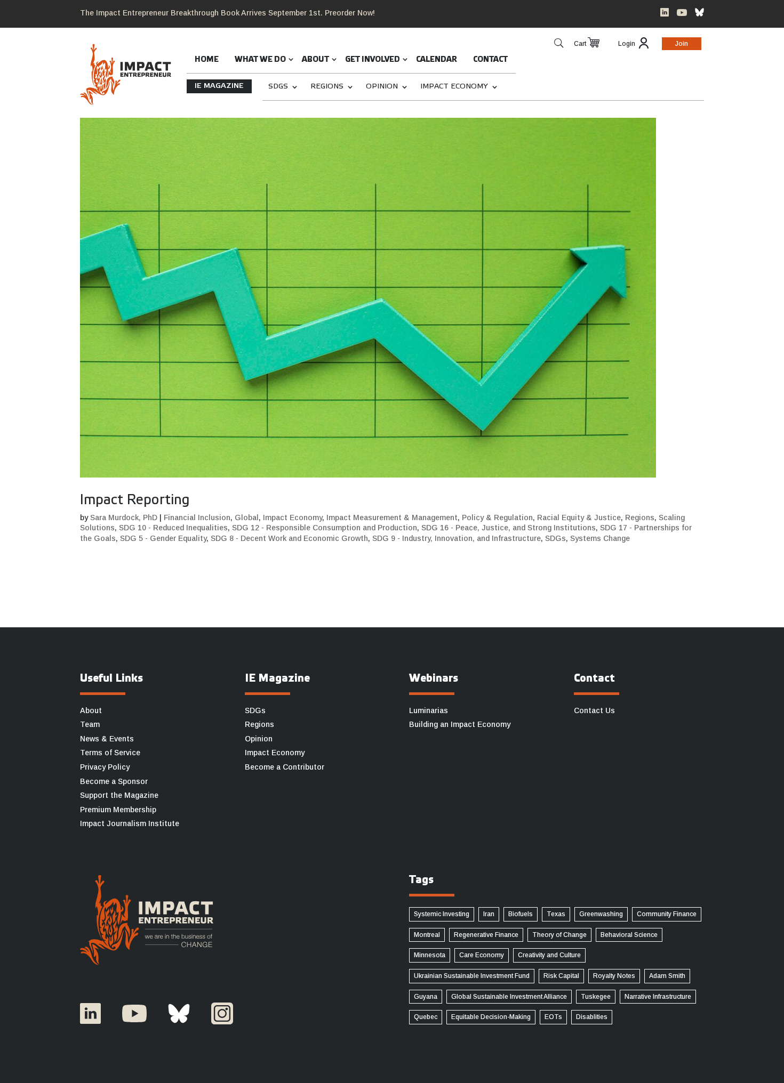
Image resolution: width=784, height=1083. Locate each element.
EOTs (553, 1017)
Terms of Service (110, 752)
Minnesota (429, 955)
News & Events (107, 738)
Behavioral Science (629, 935)
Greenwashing (601, 914)
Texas (556, 914)
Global (247, 517)
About (315, 59)
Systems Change (600, 538)
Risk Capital (561, 976)
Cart (580, 43)
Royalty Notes (614, 976)
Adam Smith (667, 976)
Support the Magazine (119, 795)
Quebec (425, 1017)
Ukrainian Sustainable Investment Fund (472, 976)
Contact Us (594, 710)
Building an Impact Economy (459, 724)
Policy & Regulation (497, 517)
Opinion (382, 86)
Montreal (427, 935)
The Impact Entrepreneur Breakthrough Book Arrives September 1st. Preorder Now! (227, 13)
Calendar (436, 59)
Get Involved (372, 59)
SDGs (278, 86)
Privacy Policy (105, 767)
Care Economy (481, 955)
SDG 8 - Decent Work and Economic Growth (289, 538)
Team (90, 724)
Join (681, 43)
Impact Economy (454, 86)
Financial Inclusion (197, 517)
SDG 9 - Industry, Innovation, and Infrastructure (456, 538)
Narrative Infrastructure (658, 996)
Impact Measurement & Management (392, 517)
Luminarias (428, 710)
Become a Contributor (284, 767)
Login (626, 43)
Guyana (425, 996)
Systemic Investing (441, 914)
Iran (488, 914)
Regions (326, 86)
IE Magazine (219, 86)
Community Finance (667, 914)
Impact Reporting (134, 500)
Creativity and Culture (549, 955)
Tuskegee (596, 996)
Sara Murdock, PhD (123, 517)
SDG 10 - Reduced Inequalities (173, 527)
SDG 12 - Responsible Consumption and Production (324, 527)
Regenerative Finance (486, 935)
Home (207, 59)
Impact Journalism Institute (129, 823)
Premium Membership (118, 809)
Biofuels (520, 914)
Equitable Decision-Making (491, 1017)
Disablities (591, 1017)
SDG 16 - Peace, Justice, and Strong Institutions (508, 527)
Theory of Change (559, 935)
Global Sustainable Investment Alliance (509, 996)
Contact (490, 59)
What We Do (260, 59)
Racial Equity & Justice (579, 517)
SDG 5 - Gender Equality (163, 538)
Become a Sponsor (114, 781)
